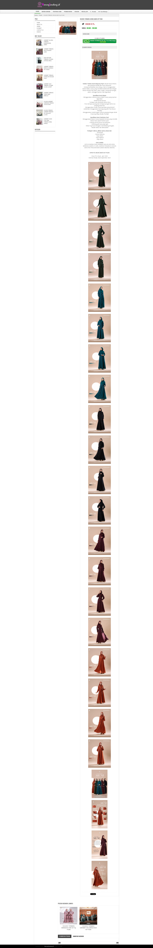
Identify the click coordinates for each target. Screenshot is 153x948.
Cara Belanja (103, 11)
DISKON (77, 11)
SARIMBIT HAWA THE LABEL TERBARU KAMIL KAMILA (48, 121)
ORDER (38, 26)
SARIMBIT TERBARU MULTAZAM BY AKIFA (48, 50)
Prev (59, 942)
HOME (37, 11)
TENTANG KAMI (57, 11)
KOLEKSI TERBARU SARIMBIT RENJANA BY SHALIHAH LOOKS (48, 112)
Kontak (94, 11)
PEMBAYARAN (68, 11)
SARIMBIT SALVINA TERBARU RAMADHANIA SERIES (48, 42)
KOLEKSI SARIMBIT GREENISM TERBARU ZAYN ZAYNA (49, 103)
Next (117, 942)
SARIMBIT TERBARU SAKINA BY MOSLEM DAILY (49, 77)
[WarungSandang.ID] (47, 5)
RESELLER (85, 11)
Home (36, 15)
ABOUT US (39, 24)
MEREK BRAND (46, 11)
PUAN (40, 15)
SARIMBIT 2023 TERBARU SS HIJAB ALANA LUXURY (48, 85)
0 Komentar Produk (64, 936)
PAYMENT (39, 28)
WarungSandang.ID (49, 946)
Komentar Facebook (78, 936)
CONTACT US (40, 30)
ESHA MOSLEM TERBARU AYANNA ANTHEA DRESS (48, 59)
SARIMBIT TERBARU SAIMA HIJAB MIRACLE (48, 94)
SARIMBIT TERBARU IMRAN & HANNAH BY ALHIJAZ (48, 68)
